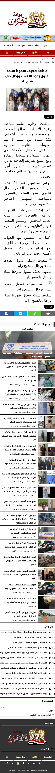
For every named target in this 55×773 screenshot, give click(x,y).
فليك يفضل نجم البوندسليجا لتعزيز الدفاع (30, 642)
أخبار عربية (20, 52)
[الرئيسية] (48, 53)
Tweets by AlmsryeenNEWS (41, 715)
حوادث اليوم (45, 59)
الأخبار (34, 52)
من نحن (49, 723)
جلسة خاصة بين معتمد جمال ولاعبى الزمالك (29, 637)
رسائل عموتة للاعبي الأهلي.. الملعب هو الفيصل (27, 647)
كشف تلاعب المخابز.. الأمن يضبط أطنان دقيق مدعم (26, 673)
